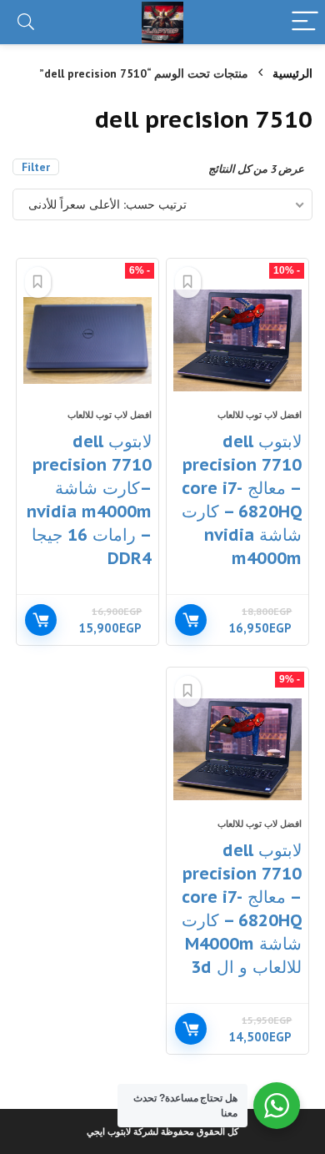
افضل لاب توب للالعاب (260, 415)
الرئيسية (292, 73)
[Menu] (305, 22)
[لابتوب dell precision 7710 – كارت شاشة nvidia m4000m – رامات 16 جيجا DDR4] (87, 340)
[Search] (26, 22)
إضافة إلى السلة (191, 620)
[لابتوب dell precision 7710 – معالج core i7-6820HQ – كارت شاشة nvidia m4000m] (237, 340)
